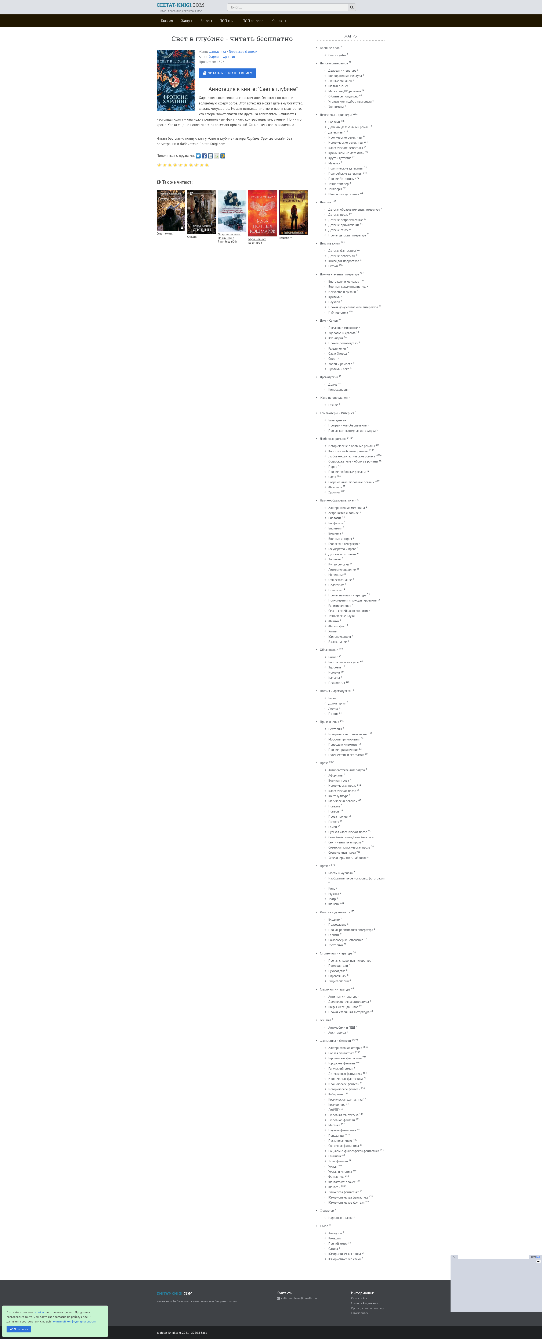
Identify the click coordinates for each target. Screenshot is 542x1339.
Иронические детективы (345, 137)
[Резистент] (293, 212)
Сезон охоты (165, 233)
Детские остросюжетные (345, 220)
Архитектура (337, 1033)
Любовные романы (333, 439)
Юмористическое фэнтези (346, 1202)
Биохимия (335, 528)
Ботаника (334, 533)
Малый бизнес (338, 86)
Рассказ (333, 822)
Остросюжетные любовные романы (353, 461)
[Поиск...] (352, 7)
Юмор (324, 1226)
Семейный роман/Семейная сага (350, 837)
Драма (332, 384)
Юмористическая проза (344, 1254)
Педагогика (336, 585)
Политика (335, 590)
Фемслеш (335, 487)
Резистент (285, 238)
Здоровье (335, 667)
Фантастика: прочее (342, 1182)
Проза (324, 763)
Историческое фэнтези (344, 1089)
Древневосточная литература (348, 1002)
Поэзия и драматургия (335, 691)
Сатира (333, 1249)
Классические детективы (345, 148)
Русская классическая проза (347, 832)
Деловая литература (334, 63)
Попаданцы (336, 1135)
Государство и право (342, 549)
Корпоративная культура (345, 76)
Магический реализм (343, 801)
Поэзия (333, 714)
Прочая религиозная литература (350, 930)
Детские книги (330, 243)
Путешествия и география (346, 755)
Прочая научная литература (347, 595)
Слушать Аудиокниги (365, 1303)
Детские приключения (343, 225)
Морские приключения (344, 739)
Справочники (337, 976)
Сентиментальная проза (344, 842)
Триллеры (335, 189)
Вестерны (335, 729)
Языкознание (337, 642)
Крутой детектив (339, 158)
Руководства (336, 971)
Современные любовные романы (351, 482)
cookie (39, 1312)
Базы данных (337, 420)
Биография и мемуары (343, 662)
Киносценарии (338, 390)
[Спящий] (201, 212)
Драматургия (329, 377)
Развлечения (337, 348)
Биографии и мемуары (343, 281)
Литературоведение (342, 570)
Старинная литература (335, 989)
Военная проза (338, 780)
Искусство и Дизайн (342, 292)
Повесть (333, 811)
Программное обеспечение (347, 425)
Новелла (334, 806)
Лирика (333, 708)
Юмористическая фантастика (348, 1197)
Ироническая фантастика (345, 1079)
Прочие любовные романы (347, 472)
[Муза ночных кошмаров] (262, 213)
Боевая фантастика (341, 1053)
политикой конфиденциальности (74, 1321)
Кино (331, 888)
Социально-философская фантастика (353, 1151)
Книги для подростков (343, 261)
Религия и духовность (335, 912)
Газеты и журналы (340, 873)
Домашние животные (343, 328)
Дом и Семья (329, 320)
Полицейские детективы (345, 173)
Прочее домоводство (343, 343)
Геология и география (343, 544)
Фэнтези (334, 1187)
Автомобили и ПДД (341, 1027)
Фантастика (217, 51)
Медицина (335, 575)
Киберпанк (335, 1094)
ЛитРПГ (333, 1110)
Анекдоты (335, 1233)
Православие (337, 924)
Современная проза (342, 852)
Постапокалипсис (340, 1141)
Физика (333, 621)
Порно (332, 467)
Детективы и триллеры (336, 115)
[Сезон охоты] (171, 210)
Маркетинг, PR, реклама (344, 91)
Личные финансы (340, 81)
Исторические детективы (345, 142)
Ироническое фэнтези (343, 1084)
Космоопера (336, 1105)
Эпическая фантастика (343, 1192)
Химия (332, 631)
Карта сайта (359, 1298)
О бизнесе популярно (343, 96)
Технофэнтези (338, 1161)
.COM (180, 4)
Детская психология (342, 554)
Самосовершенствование (345, 940)
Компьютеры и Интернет (337, 413)
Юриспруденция (339, 637)
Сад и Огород (337, 353)
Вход (204, 1333)
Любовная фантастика (343, 1115)
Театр (332, 899)
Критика (334, 297)
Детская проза (338, 215)
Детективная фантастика (345, 1074)
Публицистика (338, 312)
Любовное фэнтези (341, 1120)
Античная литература (342, 997)
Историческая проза (342, 785)
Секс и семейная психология (348, 611)
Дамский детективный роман (348, 127)
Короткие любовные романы (348, 451)
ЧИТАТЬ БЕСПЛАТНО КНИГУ (230, 73)
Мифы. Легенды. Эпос (343, 1007)
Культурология (338, 564)
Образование (329, 650)
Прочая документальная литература (353, 307)
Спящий (192, 237)
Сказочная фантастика (343, 1146)
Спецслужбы (337, 55)
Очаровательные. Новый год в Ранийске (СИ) (229, 237)
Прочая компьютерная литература (352, 431)
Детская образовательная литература (354, 209)
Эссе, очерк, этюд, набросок (347, 858)
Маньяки (334, 163)
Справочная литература (336, 953)
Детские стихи (338, 230)
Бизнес (333, 657)
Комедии (334, 1238)
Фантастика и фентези (335, 1041)
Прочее (325, 866)
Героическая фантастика (345, 1058)
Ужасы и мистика (340, 1172)
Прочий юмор (337, 1244)
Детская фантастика (342, 251)
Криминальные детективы (346, 153)
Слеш (332, 477)
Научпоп (334, 302)
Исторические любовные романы (351, 446)
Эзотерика (335, 945)
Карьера (334, 678)
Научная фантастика (342, 1130)
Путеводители (338, 966)
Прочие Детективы (341, 179)
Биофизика (335, 523)
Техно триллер (338, 184)
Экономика (336, 107)
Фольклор (327, 1210)
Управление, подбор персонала (350, 101)
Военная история (340, 539)
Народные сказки (340, 1218)
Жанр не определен (334, 398)
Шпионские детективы (343, 194)
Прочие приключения (343, 750)
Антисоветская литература (346, 770)
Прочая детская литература (347, 235)
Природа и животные (343, 744)
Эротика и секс (338, 369)
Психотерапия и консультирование (352, 600)
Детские (325, 202)
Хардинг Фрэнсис (222, 56)
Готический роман (340, 1069)
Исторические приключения (347, 734)
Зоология (334, 559)
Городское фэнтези (243, 51)
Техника (325, 1020)
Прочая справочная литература (349, 960)
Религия (333, 935)
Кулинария (335, 338)
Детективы (335, 132)
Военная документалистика (347, 287)
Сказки (333, 266)
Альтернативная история (345, 1048)
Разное (333, 405)
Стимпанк (335, 1156)
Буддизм (334, 919)
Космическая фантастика (345, 1099)
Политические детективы (345, 168)
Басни (332, 698)
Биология (334, 518)
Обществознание (340, 580)
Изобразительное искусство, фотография (356, 878)
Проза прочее (338, 816)
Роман (332, 827)
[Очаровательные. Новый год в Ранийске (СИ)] (232, 211)
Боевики (334, 122)
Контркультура (338, 796)
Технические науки (341, 616)
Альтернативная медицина (346, 508)
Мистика (334, 1125)
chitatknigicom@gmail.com (299, 1298)
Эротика (334, 492)
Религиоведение (339, 606)
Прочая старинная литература (348, 1012)
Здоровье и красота (341, 333)
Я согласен (21, 1329)
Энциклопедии (338, 981)
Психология (336, 683)
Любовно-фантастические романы (352, 456)
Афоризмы (335, 775)
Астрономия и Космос (343, 513)
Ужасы (332, 1166)
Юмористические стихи (344, 1259)
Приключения (329, 722)
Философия (336, 626)
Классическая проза (342, 791)
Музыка (333, 894)
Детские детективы (341, 256)
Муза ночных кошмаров (257, 240)
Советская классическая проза (349, 847)
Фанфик (333, 904)
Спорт (332, 359)
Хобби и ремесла (340, 364)
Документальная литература (339, 274)
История (334, 672)
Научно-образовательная (337, 500)
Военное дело (330, 48)
